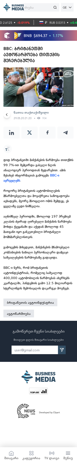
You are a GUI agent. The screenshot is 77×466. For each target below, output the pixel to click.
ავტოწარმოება (19, 313)
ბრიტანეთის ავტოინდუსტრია (30, 302)
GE (65, 7)
